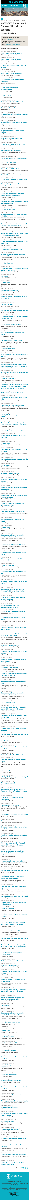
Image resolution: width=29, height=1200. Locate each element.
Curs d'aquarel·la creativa (8, 108)
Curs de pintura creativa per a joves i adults (14, 179)
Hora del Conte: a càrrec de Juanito (14, 450)
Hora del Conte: (12, 405)
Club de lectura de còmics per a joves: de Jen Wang (12, 504)
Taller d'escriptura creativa (9, 771)
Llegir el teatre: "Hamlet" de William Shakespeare (12, 798)
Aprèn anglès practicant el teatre (11, 1081)
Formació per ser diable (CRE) (10, 290)
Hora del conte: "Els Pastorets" (10, 1129)
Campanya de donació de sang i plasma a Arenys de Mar (13, 628)
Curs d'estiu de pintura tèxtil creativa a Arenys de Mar (13, 255)
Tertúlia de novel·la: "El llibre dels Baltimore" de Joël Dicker (14, 297)
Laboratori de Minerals (8, 348)
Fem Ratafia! (5, 276)
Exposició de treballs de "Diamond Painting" (14, 158)
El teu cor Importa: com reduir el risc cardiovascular (12, 560)
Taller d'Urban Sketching (8, 163)
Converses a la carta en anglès (10, 473)
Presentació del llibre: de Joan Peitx (14, 398)
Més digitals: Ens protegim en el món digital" (14, 896)
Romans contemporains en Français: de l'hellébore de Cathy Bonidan (13, 590)
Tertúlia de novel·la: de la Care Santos (14, 488)
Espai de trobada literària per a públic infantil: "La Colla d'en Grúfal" (12, 877)
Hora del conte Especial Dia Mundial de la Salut (13, 682)
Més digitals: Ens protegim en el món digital (14, 735)
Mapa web (18, 1189)
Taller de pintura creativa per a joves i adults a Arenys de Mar (14, 1114)
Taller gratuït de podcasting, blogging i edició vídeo (12, 80)
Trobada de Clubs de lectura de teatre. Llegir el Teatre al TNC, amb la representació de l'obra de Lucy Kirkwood (14, 386)
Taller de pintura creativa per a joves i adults (14, 1101)
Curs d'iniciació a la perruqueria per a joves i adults (14, 123)
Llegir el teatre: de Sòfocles (13, 598)
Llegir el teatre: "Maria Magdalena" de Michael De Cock (12, 954)
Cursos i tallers (16, 45)
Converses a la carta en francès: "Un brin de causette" (14, 480)
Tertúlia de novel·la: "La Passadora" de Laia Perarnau (14, 836)
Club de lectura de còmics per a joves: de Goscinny (14, 674)
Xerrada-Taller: (14, 202)
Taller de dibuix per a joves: (12, 185)
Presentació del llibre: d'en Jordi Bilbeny (14, 716)
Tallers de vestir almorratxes (9, 210)
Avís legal (12, 1188)
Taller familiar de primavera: (13, 572)
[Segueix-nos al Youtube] (15, 2)
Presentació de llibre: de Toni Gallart (14, 269)
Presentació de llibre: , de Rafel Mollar (14, 234)
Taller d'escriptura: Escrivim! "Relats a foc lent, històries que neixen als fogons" (13, 708)
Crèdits (25, 1189)
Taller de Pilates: (11, 169)
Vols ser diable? (5, 465)
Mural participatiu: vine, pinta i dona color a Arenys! (14, 355)
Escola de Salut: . (13, 903)
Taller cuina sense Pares (8, 703)
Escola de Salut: (13, 729)
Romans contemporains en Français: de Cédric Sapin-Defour (14, 424)
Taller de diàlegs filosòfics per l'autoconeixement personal (10, 606)
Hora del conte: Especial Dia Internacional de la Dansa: (14, 635)
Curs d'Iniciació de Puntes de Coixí (11, 250)
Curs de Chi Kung (6, 96)
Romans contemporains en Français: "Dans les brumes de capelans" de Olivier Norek (14, 946)
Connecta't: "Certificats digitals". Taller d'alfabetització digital (12, 1163)
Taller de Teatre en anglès (8, 1051)
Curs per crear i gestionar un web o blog (13, 144)
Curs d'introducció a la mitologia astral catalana (12, 131)
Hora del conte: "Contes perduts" (11, 931)
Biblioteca (8, 45)
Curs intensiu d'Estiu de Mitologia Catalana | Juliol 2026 (14, 215)
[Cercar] (26, 2)
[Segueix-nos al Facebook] (10, 2)
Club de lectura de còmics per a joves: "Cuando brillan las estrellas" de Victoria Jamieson (13, 853)
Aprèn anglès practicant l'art (9, 1107)
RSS (13, 1189)
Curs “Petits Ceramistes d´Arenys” (11, 138)
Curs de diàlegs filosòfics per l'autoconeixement (9, 88)
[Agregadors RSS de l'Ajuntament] (22, 2)
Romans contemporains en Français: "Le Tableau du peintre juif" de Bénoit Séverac (14, 790)
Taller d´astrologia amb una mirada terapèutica (11, 1066)
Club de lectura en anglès (8, 378)
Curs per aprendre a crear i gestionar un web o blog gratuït (14, 242)
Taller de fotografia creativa (9, 667)
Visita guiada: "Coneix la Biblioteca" (12, 53)
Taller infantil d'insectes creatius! (11, 325)
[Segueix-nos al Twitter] (13, 2)
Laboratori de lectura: (13, 1154)
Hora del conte (5, 1005)
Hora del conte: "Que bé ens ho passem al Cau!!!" (13, 887)
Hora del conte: (11, 150)
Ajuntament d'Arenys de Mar (10, 5)
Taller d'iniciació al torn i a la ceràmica (12, 1095)
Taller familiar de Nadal (8, 1121)
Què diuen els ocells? (7, 304)
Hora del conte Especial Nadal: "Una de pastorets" (13, 1146)
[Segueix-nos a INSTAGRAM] (17, 2)
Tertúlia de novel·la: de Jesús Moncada (13, 660)
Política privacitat (21, 1188)
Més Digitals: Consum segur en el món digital (12, 333)
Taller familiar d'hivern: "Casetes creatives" (14, 1043)
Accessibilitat (7, 1189)
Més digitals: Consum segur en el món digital (14, 310)
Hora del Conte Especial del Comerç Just (13, 511)
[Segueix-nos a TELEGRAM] (20, 2)
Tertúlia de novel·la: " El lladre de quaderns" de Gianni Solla (14, 980)
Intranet (5, 1188)
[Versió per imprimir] (27, 1168)
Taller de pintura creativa (8, 783)
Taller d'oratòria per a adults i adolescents (13, 612)
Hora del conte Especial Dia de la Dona (13, 861)
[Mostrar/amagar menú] (3, 9)
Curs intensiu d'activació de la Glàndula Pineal (13, 619)
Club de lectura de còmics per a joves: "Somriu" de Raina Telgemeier (12, 998)
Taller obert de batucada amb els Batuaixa (13, 431)
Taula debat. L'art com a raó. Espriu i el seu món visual (13, 436)
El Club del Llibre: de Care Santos (13, 553)
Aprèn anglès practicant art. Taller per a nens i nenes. (14, 115)
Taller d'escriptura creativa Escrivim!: (12, 194)
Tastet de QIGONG (7, 264)
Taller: (10, 1023)
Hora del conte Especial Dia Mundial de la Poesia (13, 760)
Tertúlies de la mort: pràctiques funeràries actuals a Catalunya (14, 496)
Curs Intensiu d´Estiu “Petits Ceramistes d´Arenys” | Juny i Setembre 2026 (14, 225)
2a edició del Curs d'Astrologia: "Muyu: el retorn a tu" (13, 66)
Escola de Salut (5, 282)
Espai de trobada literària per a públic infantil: (12, 536)
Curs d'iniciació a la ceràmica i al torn (12, 175)
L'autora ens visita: (11, 340)
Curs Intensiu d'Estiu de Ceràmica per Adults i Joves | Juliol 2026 (14, 317)
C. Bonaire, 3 (9, 39)
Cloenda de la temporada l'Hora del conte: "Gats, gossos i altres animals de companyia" (14, 365)
